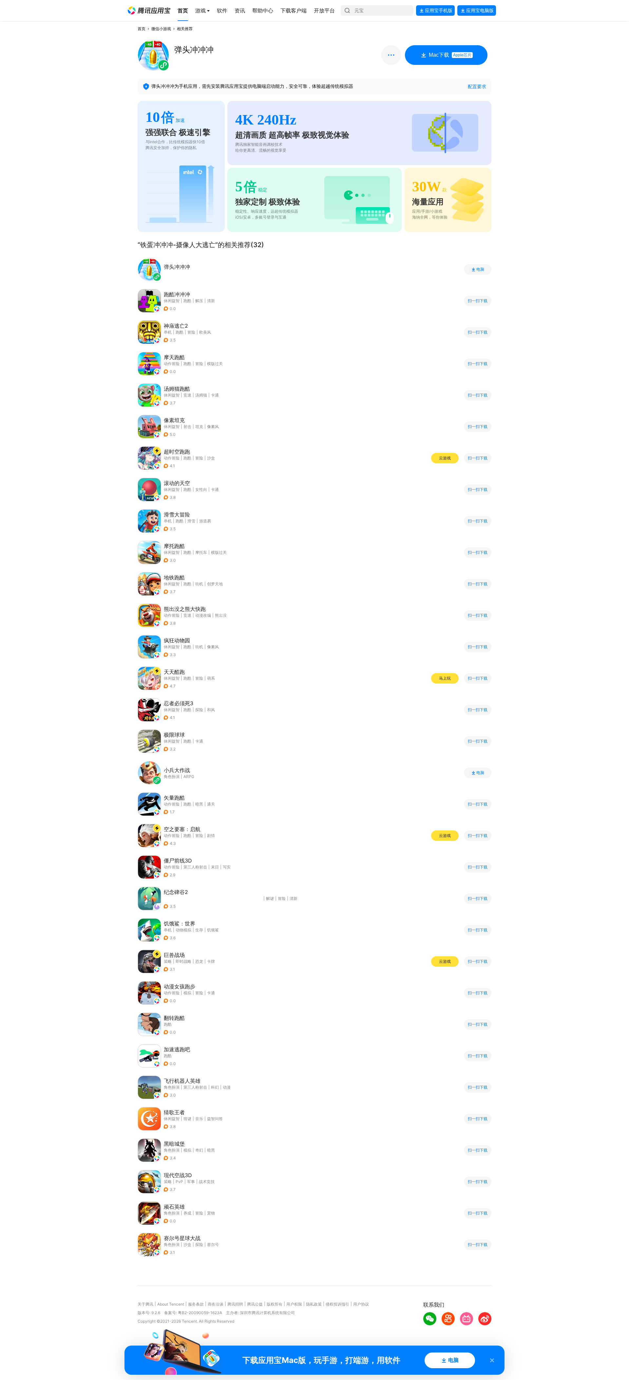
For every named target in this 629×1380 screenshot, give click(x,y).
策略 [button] (168, 961)
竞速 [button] (187, 395)
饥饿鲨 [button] (213, 929)
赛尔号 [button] (213, 1244)
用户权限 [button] (294, 1304)
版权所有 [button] (274, 1304)
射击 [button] (187, 426)
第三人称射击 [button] (195, 867)
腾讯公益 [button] (255, 1304)
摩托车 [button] (201, 552)
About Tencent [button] (170, 1304)
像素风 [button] (213, 426)
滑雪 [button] (191, 520)
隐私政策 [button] (314, 1304)
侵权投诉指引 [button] (337, 1304)
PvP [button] (179, 1181)
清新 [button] (211, 300)
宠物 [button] (211, 1213)
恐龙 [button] (199, 961)
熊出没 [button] (221, 615)
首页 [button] (141, 28)
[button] (149, 10)
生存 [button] (199, 929)
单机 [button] (168, 332)
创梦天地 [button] (215, 583)
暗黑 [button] (199, 804)
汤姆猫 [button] (201, 395)
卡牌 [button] (211, 961)
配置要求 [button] (477, 86)
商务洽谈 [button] (215, 1304)
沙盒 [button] (211, 458)
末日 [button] (215, 867)
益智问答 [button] (215, 1118)
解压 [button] (199, 300)
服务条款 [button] (196, 1304)
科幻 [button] (215, 1087)
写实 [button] (227, 867)
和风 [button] (211, 709)
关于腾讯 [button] (145, 1304)
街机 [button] (199, 583)
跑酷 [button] (187, 300)
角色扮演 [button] (172, 1087)
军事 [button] (191, 1181)
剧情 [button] (211, 835)
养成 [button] (187, 1213)
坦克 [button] (199, 426)
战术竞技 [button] (207, 1181)
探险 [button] (199, 709)
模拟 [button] (187, 992)
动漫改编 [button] (203, 615)
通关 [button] (211, 804)
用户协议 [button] (361, 1304)
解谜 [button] (270, 898)
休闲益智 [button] (172, 300)
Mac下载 (450, 55)
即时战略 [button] (183, 961)
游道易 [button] (205, 520)
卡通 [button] (215, 395)
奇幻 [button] (199, 1150)
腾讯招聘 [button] (235, 1304)
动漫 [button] (227, 1087)
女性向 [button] (201, 489)
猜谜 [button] (187, 1118)
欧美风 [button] (205, 332)
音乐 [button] (199, 1118)
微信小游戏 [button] (161, 28)
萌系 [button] (211, 678)
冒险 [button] (191, 332)
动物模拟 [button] (183, 929)
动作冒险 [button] (172, 363)
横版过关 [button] (215, 363)
